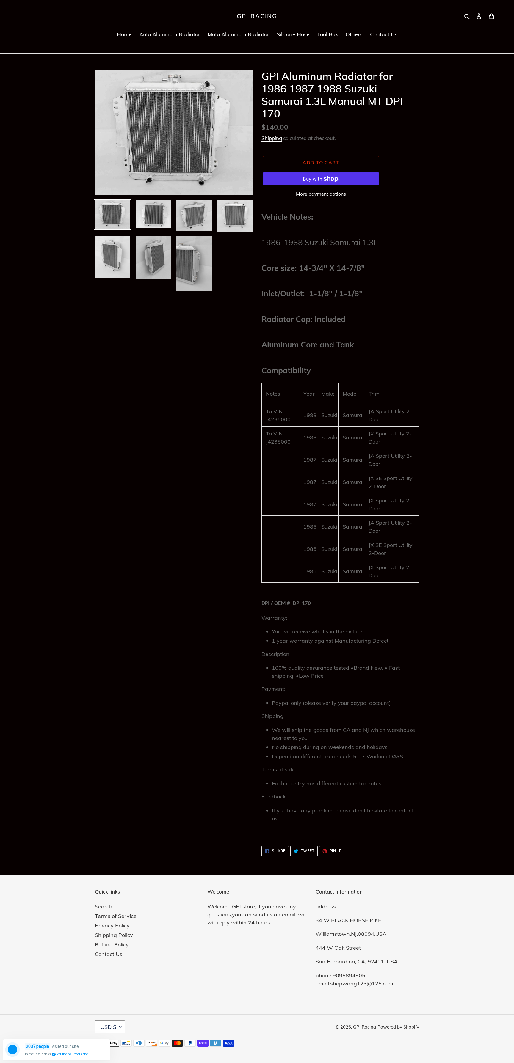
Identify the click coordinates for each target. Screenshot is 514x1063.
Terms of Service (116, 916)
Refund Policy (112, 944)
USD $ (108, 1026)
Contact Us (108, 954)
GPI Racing (257, 16)
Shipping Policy (114, 935)
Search (103, 906)
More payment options (321, 194)
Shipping (271, 138)
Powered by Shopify (398, 1027)
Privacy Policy (112, 925)
